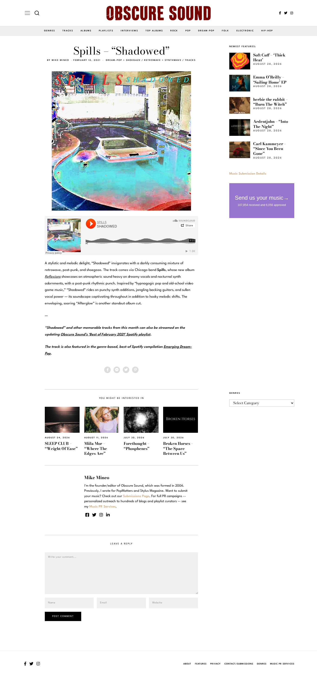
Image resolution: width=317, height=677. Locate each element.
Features (201, 664)
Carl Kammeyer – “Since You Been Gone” (269, 149)
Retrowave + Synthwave (162, 60)
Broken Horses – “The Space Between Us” (178, 448)
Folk (225, 31)
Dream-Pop (206, 31)
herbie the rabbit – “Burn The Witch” (270, 101)
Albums (86, 31)
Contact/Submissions (238, 664)
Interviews (129, 31)
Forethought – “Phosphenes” (136, 445)
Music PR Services (282, 664)
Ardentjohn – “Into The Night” (270, 123)
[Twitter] (285, 13)
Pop (188, 31)
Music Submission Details (247, 173)
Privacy (215, 664)
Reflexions (53, 277)
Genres (49, 31)
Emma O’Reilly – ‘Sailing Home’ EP (269, 79)
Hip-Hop (267, 31)
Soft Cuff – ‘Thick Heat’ (269, 57)
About (187, 664)
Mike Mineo (60, 60)
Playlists (106, 31)
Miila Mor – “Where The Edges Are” (95, 448)
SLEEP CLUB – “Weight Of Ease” (61, 445)
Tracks (67, 31)
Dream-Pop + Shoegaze (123, 60)
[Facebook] (280, 13)
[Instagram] (291, 13)
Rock (174, 31)
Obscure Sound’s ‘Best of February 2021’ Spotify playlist (105, 334)
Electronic (245, 31)
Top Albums (154, 31)
